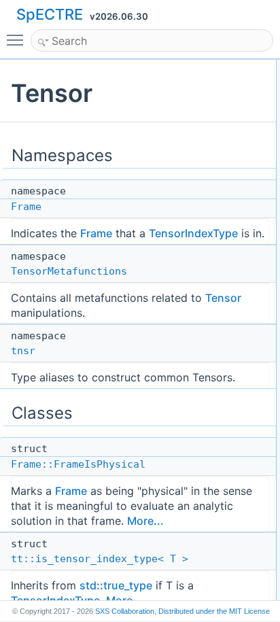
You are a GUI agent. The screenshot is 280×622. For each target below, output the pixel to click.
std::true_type (116, 585)
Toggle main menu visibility (17, 39)
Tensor (223, 298)
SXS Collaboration (124, 611)
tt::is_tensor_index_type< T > (99, 559)
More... (145, 521)
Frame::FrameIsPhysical (78, 464)
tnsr (23, 351)
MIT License (214, 611)
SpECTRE (49, 14)
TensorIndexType (193, 233)
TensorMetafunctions (69, 271)
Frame (26, 207)
